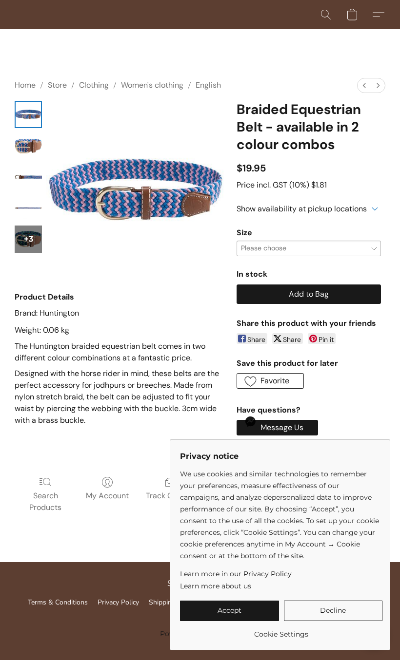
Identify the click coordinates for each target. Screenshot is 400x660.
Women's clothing (152, 85)
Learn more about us (215, 586)
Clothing (94, 85)
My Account (107, 495)
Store (57, 85)
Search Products (45, 501)
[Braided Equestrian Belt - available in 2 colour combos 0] (28, 114)
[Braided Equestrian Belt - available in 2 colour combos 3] (28, 208)
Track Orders (169, 495)
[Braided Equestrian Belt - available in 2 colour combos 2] (28, 176)
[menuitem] (364, 85)
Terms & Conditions (58, 602)
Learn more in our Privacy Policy (236, 573)
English (208, 85)
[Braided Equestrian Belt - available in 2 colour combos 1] (28, 145)
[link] (281, 630)
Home (25, 85)
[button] (326, 14)
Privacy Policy (118, 602)
